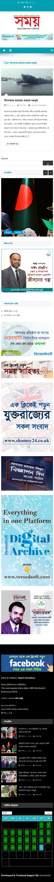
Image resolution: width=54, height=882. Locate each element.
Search (4, 158)
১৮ (13, 847)
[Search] (48, 163)
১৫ (41, 840)
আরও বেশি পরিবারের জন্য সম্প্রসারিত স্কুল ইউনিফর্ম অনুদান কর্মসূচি (34, 789)
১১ (13, 840)
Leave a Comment (38, 105)
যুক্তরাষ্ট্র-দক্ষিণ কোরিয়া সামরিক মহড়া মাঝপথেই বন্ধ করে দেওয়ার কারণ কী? (32, 760)
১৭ (5, 847)
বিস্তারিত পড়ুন (14, 144)
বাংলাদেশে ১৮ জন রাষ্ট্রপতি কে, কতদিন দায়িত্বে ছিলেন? (33, 730)
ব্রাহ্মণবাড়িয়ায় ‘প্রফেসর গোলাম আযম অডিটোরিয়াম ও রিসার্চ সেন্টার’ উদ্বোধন (32, 774)
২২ (41, 847)
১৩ (27, 840)
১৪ (34, 840)
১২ (20, 840)
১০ (5, 840)
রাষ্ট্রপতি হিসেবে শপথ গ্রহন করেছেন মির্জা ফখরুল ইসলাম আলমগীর (34, 745)
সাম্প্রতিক (18, 232)
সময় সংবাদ (22, 105)
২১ (34, 847)
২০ (27, 847)
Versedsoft (45, 875)
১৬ (49, 840)
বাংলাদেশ (8, 232)
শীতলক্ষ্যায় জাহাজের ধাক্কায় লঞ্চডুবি (21, 100)
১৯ (20, 847)
